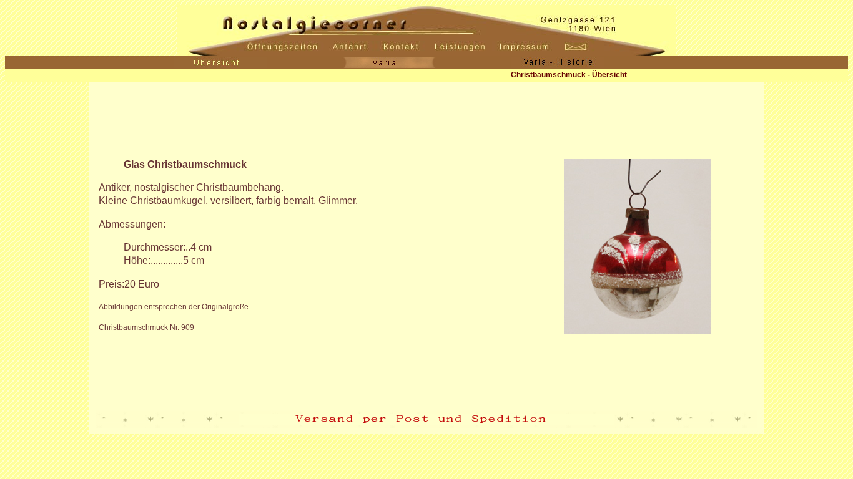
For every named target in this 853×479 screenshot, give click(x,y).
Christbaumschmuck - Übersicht (569, 74)
